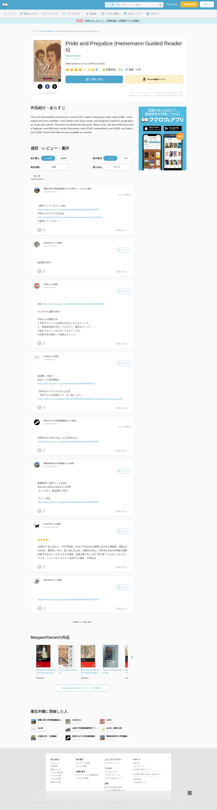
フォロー (124, 250)
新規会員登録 (189, 4)
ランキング (55, 763)
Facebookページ (139, 782)
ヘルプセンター (139, 766)
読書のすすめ (56, 782)
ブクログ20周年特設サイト (115, 790)
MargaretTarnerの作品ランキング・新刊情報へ (82, 688)
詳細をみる (121, 230)
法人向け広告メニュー (142, 769)
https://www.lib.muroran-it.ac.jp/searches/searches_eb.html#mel (70, 217)
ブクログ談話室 (57, 772)
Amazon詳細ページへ (156, 79)
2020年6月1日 (50, 359)
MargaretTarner (73, 55)
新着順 (64, 158)
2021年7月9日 (50, 287)
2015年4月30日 (50, 424)
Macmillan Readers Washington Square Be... (45, 673)
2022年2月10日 (50, 246)
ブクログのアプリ (112, 772)
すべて (37, 176)
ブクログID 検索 (82, 778)
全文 (126, 158)
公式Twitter (137, 779)
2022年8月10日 (50, 192)
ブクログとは (171, 4)
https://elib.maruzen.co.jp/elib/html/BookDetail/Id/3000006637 (68, 209)
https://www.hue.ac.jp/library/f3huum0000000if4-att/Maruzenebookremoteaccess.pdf (80, 399)
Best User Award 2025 (113, 787)
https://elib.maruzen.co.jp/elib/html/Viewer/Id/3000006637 (66, 383)
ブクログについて (112, 763)
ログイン (207, 4)
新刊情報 (54, 766)
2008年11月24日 (51, 527)
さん (64, 189)
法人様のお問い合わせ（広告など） (147, 774)
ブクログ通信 (56, 779)
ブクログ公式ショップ (113, 778)
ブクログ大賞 (56, 776)
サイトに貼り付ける (47, 93)
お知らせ (136, 763)
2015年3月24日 (50, 466)
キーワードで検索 (83, 763)
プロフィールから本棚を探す (87, 775)
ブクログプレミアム (112, 775)
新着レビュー (56, 769)
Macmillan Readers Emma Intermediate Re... (90, 673)
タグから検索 (81, 766)
